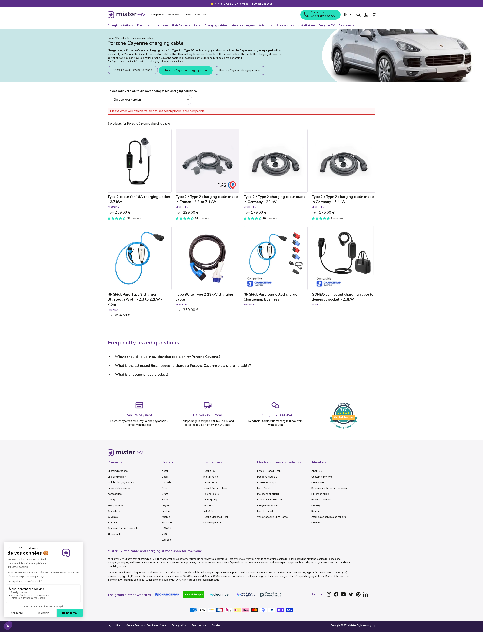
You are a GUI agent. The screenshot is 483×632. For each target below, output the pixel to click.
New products (115, 505)
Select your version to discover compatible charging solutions (152, 91)
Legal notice (114, 625)
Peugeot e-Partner (267, 505)
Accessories (115, 493)
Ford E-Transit (265, 510)
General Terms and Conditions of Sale (146, 625)
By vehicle (113, 516)
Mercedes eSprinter (268, 493)
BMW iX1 (208, 505)
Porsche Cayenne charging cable (186, 70)
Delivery (315, 505)
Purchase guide (320, 493)
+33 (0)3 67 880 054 (275, 415)
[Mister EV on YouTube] (343, 594)
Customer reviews (321, 476)
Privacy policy (179, 625)
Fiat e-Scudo (264, 487)
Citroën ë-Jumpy (266, 482)
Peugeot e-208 (211, 493)
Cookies (216, 625)
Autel (165, 470)
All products (114, 533)
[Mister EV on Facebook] (336, 594)
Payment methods (321, 499)
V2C (164, 533)
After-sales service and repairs (328, 516)
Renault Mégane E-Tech (215, 516)
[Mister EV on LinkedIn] (365, 594)
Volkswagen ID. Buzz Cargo (272, 516)
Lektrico (166, 510)
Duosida (166, 482)
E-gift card (113, 522)
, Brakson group (367, 625)
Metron (166, 516)
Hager (165, 499)
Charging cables (117, 476)
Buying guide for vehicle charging (329, 487)
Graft (165, 493)
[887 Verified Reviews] (343, 431)
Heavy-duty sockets (119, 487)
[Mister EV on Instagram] (329, 594)
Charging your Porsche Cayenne (132, 70)
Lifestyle (112, 499)
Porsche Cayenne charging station (240, 70)
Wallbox (166, 539)
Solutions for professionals (123, 528)
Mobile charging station (121, 482)
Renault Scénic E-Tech (215, 487)
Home (111, 37)
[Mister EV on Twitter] (351, 594)
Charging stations (118, 470)
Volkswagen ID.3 (212, 522)
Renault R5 (209, 470)
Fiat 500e (208, 510)
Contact (316, 522)
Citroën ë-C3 (210, 482)
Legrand (166, 505)
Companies (317, 482)
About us (316, 470)
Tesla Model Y (210, 476)
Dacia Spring (210, 499)
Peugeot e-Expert (267, 476)
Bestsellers (114, 510)
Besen (165, 476)
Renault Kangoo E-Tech (270, 499)
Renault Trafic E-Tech (269, 470)
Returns (315, 510)
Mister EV (167, 522)
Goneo (165, 487)
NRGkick (166, 528)
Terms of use (199, 625)
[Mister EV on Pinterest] (358, 594)
